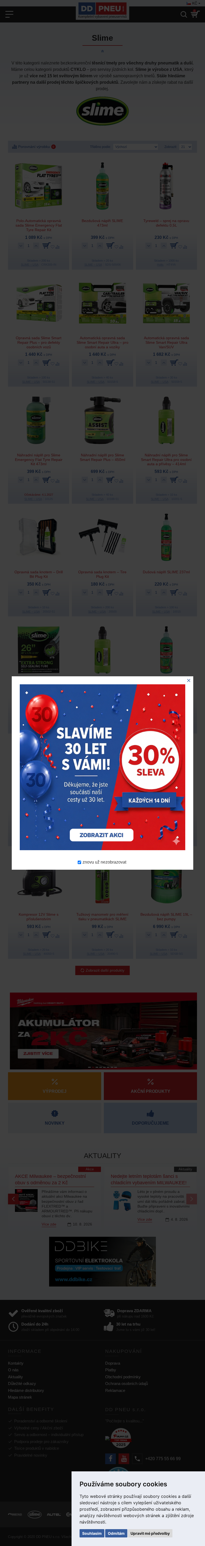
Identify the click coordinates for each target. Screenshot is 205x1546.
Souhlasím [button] (92, 1533)
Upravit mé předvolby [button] (150, 1533)
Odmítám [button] (116, 1533)
